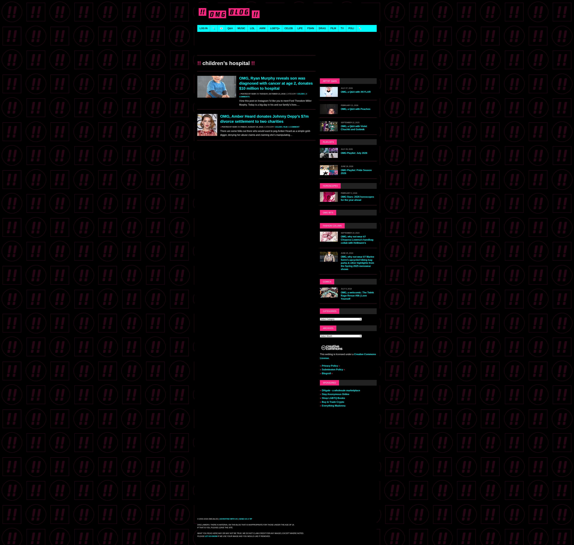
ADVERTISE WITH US (228, 519)
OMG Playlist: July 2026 (354, 153)
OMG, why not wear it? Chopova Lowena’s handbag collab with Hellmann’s (357, 239)
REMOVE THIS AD (256, 48)
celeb (288, 28)
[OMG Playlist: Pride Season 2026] (329, 173)
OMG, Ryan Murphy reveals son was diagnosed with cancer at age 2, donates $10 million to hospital (276, 83)
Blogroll (326, 373)
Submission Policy (332, 369)
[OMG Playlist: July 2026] (329, 156)
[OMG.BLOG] (229, 12)
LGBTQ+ (275, 28)
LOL (252, 28)
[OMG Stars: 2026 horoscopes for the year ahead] (329, 200)
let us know (211, 536)
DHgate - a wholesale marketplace (341, 390)
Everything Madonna (333, 405)
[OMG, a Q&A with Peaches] (329, 112)
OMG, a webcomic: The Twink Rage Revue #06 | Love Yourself (357, 295)
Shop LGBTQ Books (333, 398)
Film (285, 127)
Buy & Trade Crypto (333, 402)
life (300, 28)
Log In (204, 28)
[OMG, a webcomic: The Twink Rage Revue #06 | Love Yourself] (329, 295)
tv (342, 28)
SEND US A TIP (245, 519)
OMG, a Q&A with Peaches (355, 109)
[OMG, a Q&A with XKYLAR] (329, 95)
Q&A (230, 28)
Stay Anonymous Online (335, 394)
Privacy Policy (330, 366)
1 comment (294, 127)
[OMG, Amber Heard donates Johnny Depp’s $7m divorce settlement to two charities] (207, 134)
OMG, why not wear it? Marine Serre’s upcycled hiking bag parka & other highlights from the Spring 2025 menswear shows (357, 263)
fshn (310, 28)
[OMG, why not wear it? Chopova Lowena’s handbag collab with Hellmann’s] (329, 239)
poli (351, 28)
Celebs (301, 94)
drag (322, 28)
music (241, 28)
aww (262, 28)
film (333, 28)
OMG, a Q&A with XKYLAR (356, 92)
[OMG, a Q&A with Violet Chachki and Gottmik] (329, 129)
